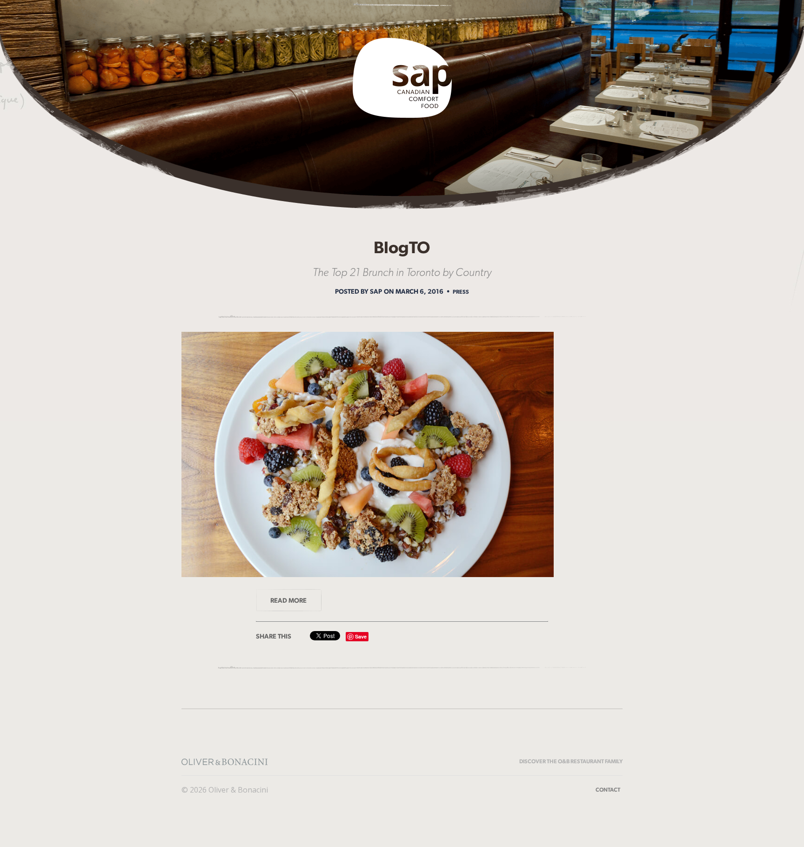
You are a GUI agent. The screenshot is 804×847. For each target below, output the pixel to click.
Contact (608, 789)
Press (461, 292)
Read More (288, 600)
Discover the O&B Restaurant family (571, 761)
